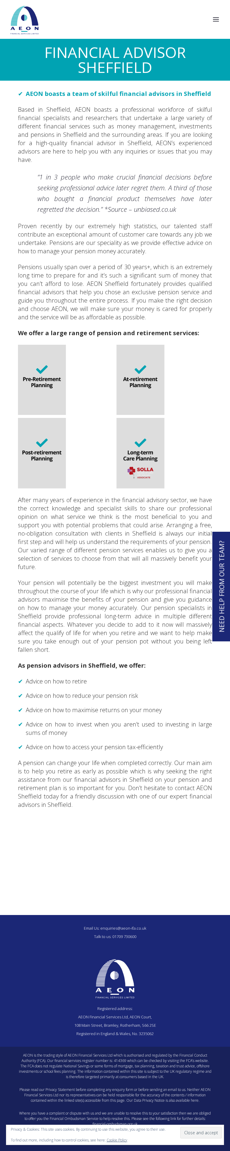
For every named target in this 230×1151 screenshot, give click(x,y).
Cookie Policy (117, 1140)
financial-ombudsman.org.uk (115, 1124)
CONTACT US (115, 891)
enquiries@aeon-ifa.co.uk (123, 928)
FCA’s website (197, 1060)
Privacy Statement (60, 1089)
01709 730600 (124, 936)
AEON (34, 94)
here (195, 1100)
